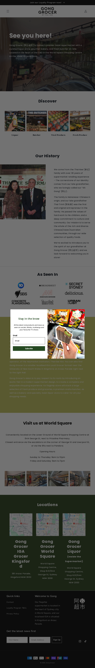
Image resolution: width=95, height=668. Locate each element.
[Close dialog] (82, 312)
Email (15, 335)
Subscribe (29, 348)
